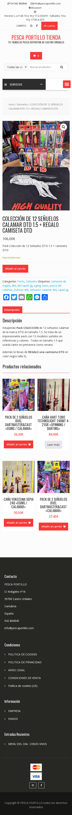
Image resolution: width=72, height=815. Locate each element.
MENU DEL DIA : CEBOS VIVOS (27, 744)
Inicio (12, 104)
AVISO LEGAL (16, 670)
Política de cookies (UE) (22, 686)
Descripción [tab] (12, 310)
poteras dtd (21, 290)
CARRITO (21, 25)
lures (45, 285)
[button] (67, 84)
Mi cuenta (49, 25)
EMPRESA (14, 711)
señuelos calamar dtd (43, 290)
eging (37, 285)
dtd (14, 285)
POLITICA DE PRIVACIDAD (24, 662)
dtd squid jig (24, 285)
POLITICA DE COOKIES (22, 654)
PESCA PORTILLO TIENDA (36, 37)
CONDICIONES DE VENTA (24, 678)
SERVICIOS (16, 84)
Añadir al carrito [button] (17, 444)
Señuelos (22, 104)
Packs (21, 281)
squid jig (63, 290)
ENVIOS (13, 719)
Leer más (53, 444)
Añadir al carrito (15, 268)
